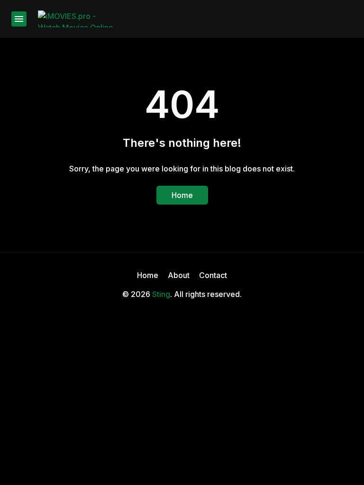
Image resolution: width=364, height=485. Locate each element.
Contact (213, 275)
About (179, 275)
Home (182, 195)
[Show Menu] (19, 19)
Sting (161, 294)
